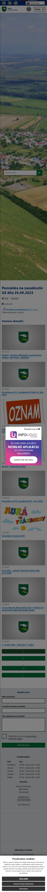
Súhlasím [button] (23, 879)
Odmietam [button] (23, 889)
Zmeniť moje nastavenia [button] (23, 884)
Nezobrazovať (31, 429)
